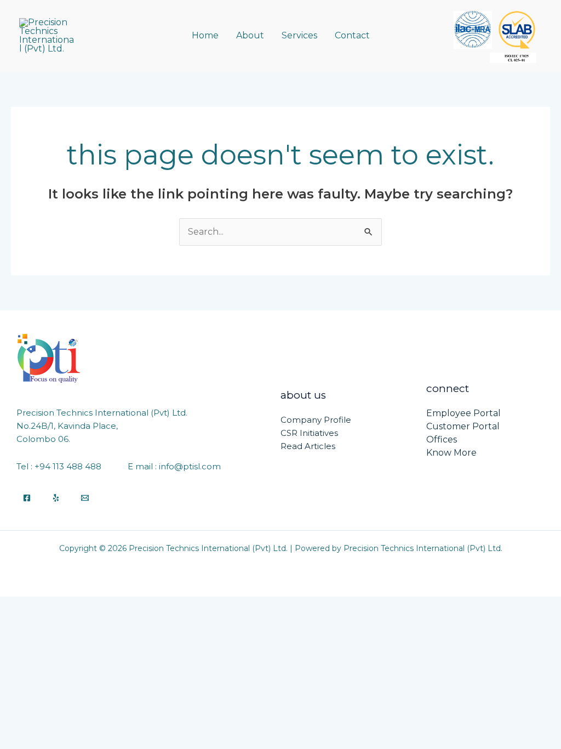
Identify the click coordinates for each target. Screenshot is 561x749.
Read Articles (307, 446)
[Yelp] (55, 497)
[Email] (85, 497)
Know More (451, 452)
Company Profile (315, 420)
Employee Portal (463, 413)
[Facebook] (26, 497)
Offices (441, 439)
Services (299, 35)
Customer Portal (463, 426)
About (250, 35)
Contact (352, 35)
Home (205, 35)
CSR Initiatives (309, 433)
